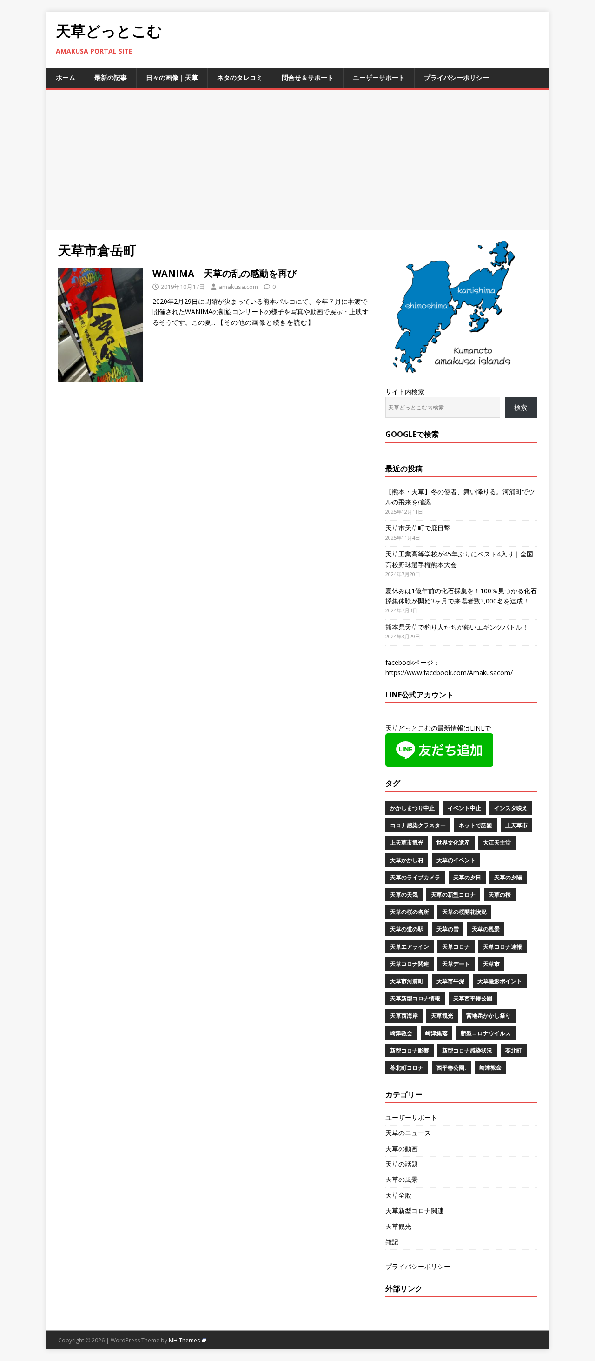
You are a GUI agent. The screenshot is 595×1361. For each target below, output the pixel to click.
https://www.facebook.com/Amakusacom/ (449, 672)
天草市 (491, 964)
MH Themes (184, 1340)
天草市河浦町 (406, 981)
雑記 (391, 1241)
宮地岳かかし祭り (488, 1015)
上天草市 (516, 825)
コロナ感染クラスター (418, 825)
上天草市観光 (406, 842)
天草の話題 (401, 1164)
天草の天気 (404, 894)
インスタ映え (511, 808)
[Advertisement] (297, 160)
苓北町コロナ (406, 1068)
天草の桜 (500, 894)
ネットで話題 (475, 825)
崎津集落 (436, 1033)
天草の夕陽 (508, 877)
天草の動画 (401, 1148)
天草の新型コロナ (453, 894)
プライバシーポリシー (456, 77)
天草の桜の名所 (409, 912)
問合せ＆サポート (308, 77)
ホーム (65, 77)
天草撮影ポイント (499, 981)
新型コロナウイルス (486, 1033)
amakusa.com (238, 286)
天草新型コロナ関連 (414, 1210)
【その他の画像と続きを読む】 (266, 322)
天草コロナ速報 (502, 947)
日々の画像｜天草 (172, 77)
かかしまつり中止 (412, 808)
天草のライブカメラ (415, 877)
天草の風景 (486, 929)
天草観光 (442, 1015)
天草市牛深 (450, 981)
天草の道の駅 (406, 929)
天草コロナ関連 (409, 964)
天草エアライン (409, 947)
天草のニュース (408, 1132)
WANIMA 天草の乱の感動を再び (224, 273)
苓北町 (513, 1050)
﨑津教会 (490, 1068)
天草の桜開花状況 (464, 912)
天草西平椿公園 (472, 998)
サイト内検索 (404, 391)
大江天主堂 (497, 842)
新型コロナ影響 (409, 1050)
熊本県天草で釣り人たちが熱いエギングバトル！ (457, 627)
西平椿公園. (451, 1068)
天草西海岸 (404, 1015)
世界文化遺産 (453, 842)
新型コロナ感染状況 (467, 1050)
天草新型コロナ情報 (415, 998)
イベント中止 (464, 808)
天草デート (456, 964)
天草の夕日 (467, 877)
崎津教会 (401, 1033)
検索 (520, 407)
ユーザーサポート (379, 77)
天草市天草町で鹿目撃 (417, 527)
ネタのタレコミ (240, 77)
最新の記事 (110, 77)
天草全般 (398, 1195)
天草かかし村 (406, 860)
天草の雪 (447, 929)
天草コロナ (456, 947)
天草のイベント (456, 860)
